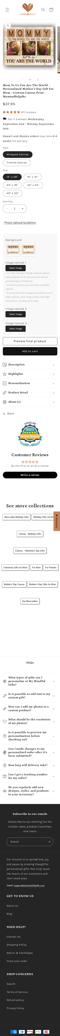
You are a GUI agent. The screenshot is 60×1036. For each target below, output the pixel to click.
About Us (12, 905)
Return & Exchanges (20, 952)
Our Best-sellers (30, 601)
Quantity (8, 201)
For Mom (36, 567)
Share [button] (10, 413)
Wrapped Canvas (18, 154)
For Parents (50, 567)
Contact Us (13, 936)
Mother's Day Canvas (14, 584)
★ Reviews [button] (56, 521)
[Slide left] (22, 79)
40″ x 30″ (13, 193)
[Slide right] (37, 79)
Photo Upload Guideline (20, 222)
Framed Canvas (17, 162)
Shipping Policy (16, 944)
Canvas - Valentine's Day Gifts (30, 550)
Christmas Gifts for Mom (15, 567)
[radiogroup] (30, 249)
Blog (9, 913)
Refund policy (15, 1000)
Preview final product (30, 341)
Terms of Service (17, 992)
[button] (7, 10)
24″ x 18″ (12, 185)
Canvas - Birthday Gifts (30, 534)
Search (11, 983)
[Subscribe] (49, 841)
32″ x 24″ (33, 185)
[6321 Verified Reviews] (30, 447)
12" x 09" (12, 176)
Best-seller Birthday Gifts (16, 517)
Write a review (30, 475)
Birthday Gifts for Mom (45, 517)
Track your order (17, 961)
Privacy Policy (15, 1008)
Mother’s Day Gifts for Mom (42, 584)
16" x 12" (32, 176)
